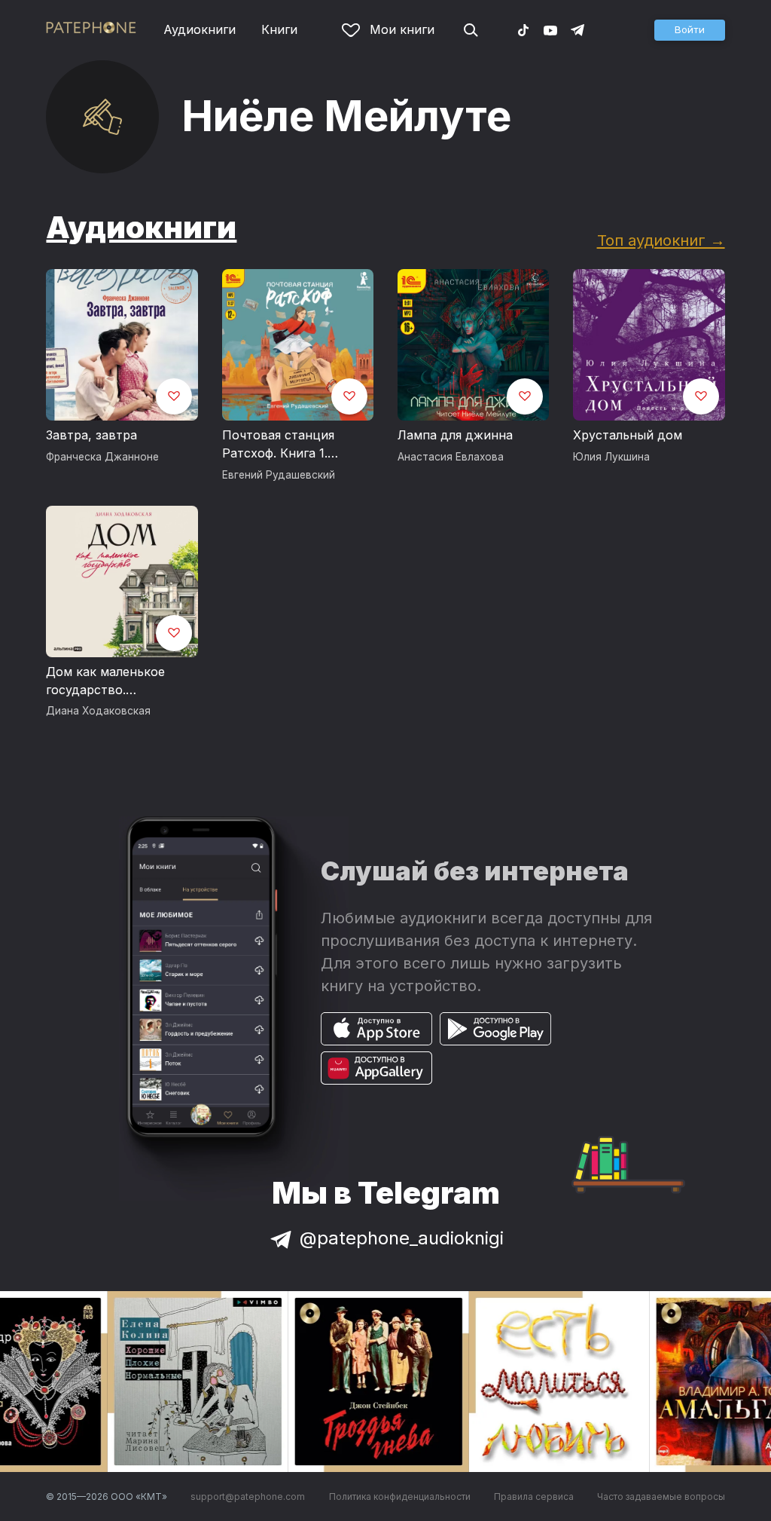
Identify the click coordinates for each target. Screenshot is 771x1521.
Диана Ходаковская (98, 711)
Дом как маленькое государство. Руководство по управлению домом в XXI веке (112, 681)
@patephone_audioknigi (402, 1238)
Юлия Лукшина (611, 457)
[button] (689, 30)
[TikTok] (523, 29)
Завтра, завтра (91, 434)
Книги (279, 29)
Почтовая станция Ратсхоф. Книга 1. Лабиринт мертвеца (283, 444)
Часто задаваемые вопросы (661, 1496)
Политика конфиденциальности (400, 1496)
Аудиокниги (199, 29)
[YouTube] (550, 29)
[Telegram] (577, 29)
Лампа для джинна (455, 434)
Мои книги (402, 29)
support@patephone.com (247, 1496)
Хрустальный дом (627, 434)
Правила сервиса (534, 1496)
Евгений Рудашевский (278, 475)
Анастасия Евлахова (451, 457)
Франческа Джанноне (102, 457)
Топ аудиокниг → (661, 240)
